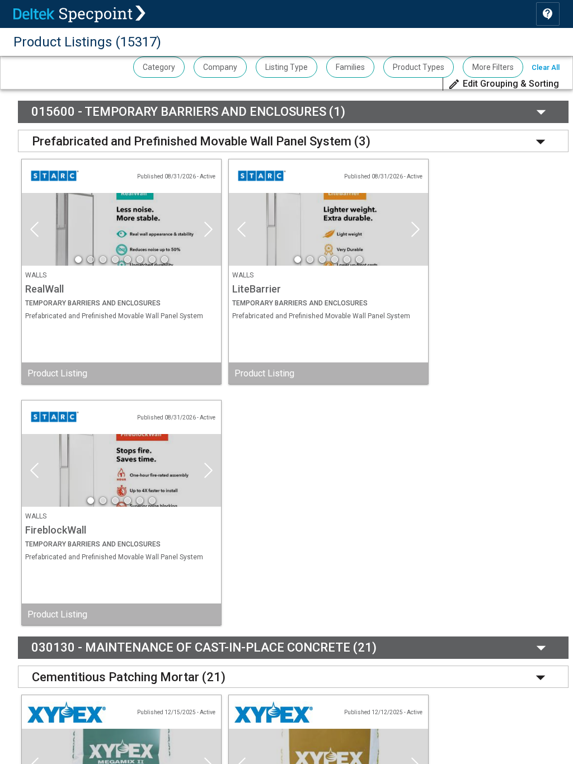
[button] (503, 84)
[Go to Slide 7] (152, 259)
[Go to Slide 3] (103, 259)
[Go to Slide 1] (78, 259)
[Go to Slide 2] (90, 259)
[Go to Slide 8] (164, 259)
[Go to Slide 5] (127, 259)
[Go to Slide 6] (140, 259)
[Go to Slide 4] (115, 259)
